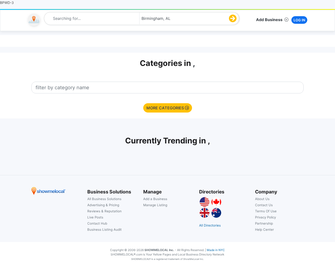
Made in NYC (216, 250)
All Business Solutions (104, 199)
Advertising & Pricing (103, 205)
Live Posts (95, 217)
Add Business (269, 19)
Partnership (264, 223)
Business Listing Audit (104, 229)
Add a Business (155, 199)
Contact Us (264, 205)
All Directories (210, 225)
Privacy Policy (265, 217)
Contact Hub (97, 223)
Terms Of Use (266, 211)
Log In (299, 20)
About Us (262, 199)
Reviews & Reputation (104, 211)
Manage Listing (155, 205)
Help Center (264, 229)
